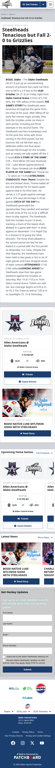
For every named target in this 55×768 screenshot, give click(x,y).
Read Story (29, 433)
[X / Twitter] (32, 743)
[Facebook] (13, 743)
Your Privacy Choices (14, 735)
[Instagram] (22, 743)
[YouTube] (42, 743)
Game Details (29, 381)
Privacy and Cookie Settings (38, 735)
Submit (27, 669)
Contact (15, 732)
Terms (40, 732)
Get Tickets (32, 4)
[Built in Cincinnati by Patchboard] (27, 756)
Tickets (29, 374)
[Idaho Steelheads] (7, 4)
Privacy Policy (28, 732)
